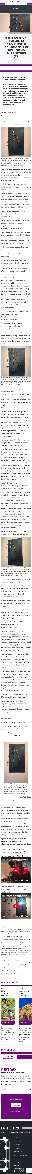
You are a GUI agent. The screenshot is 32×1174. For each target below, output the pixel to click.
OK (30, 1089)
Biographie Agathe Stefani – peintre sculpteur (13, 974)
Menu (15, 9)
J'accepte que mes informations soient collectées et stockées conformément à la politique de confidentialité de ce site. (17, 1063)
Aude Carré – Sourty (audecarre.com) (11, 971)
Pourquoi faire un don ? (16, 1111)
